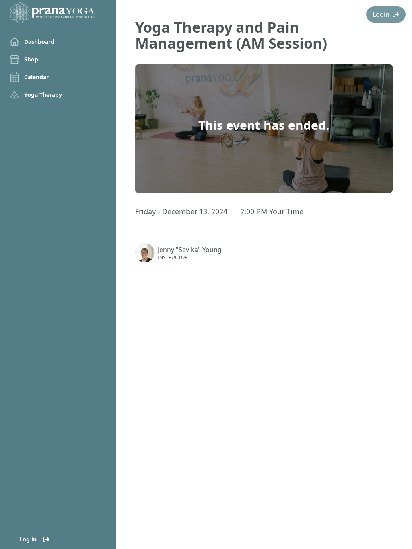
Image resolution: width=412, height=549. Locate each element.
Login (381, 14)
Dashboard (39, 41)
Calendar (36, 77)
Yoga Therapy (43, 94)
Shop (31, 59)
